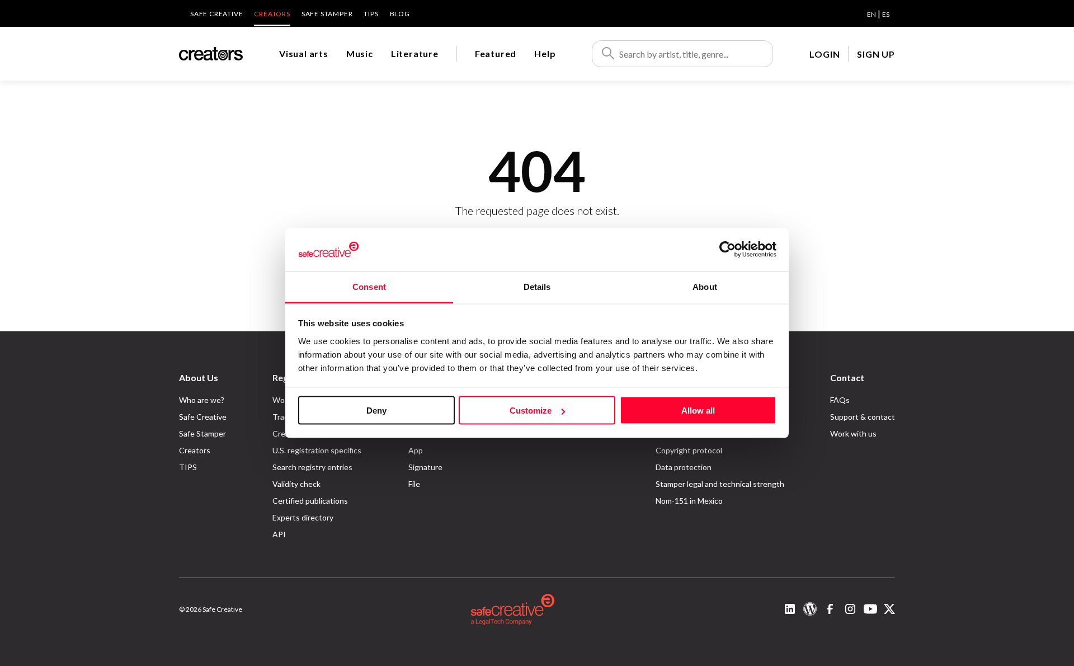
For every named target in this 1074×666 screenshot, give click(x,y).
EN (871, 14)
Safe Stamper (327, 14)
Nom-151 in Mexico (689, 500)
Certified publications (310, 500)
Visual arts (303, 53)
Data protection (684, 467)
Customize (531, 410)
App (415, 450)
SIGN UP (876, 54)
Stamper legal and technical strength (720, 484)
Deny (376, 410)
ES (885, 14)
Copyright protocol (689, 450)
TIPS (371, 14)
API (279, 534)
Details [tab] (537, 286)
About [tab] (705, 286)
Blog (400, 14)
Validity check (296, 484)
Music (359, 53)
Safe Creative (216, 14)
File (414, 484)
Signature (425, 467)
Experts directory (302, 517)
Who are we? (201, 400)
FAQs (840, 400)
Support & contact (862, 416)
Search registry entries (312, 467)
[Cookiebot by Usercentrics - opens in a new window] (727, 249)
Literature (415, 53)
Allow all (698, 410)
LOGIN (824, 54)
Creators (272, 14)
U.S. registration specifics (316, 450)
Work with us (853, 433)
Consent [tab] (369, 286)
